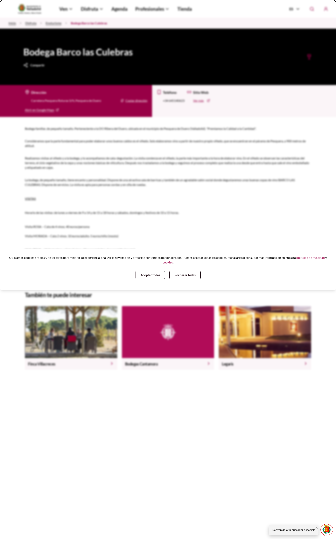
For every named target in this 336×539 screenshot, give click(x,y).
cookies (168, 262)
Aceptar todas (150, 275)
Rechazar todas (185, 275)
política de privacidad (310, 257)
